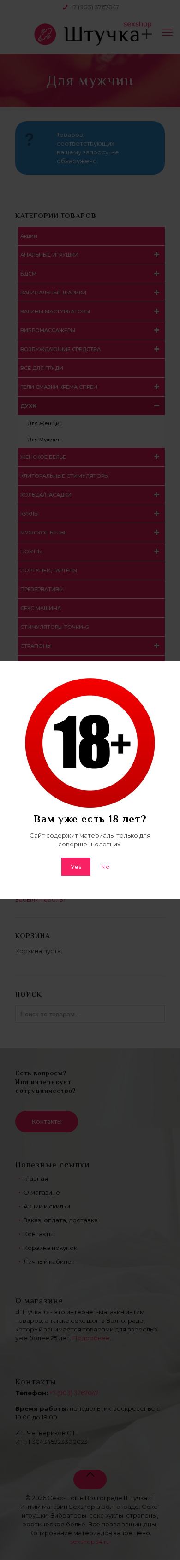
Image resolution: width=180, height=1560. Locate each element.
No (105, 866)
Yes (76, 866)
